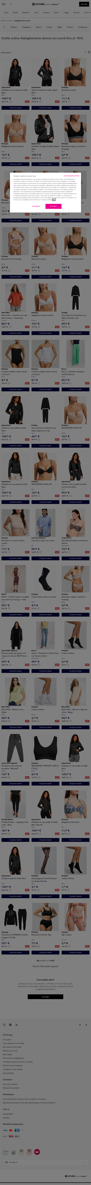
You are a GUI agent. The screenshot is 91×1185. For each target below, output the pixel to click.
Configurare (36, 206)
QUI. (54, 200)
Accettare (53, 206)
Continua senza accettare (71, 175)
